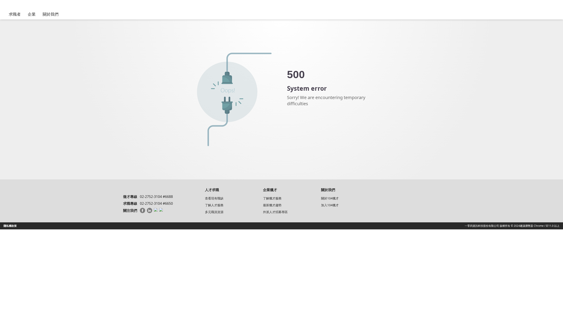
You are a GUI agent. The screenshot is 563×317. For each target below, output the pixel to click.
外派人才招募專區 (275, 212)
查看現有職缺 (214, 198)
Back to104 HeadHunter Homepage (311, 121)
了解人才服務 (214, 205)
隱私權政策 (10, 226)
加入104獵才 (330, 205)
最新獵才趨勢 (272, 205)
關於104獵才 (330, 198)
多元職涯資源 (214, 212)
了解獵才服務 (272, 198)
